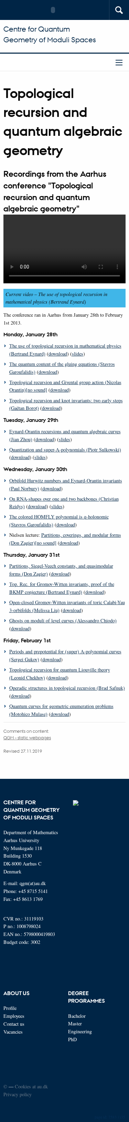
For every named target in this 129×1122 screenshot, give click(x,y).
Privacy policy (17, 1094)
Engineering (80, 1031)
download (58, 353)
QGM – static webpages (27, 737)
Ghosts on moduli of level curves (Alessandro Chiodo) (63, 620)
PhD (72, 1039)
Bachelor (77, 1016)
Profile (10, 1008)
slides (77, 353)
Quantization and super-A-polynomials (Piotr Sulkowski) (65, 449)
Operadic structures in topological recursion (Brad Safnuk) (67, 688)
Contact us (13, 1024)
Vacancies (13, 1031)
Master (75, 1023)
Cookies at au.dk (31, 1086)
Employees (13, 1016)
